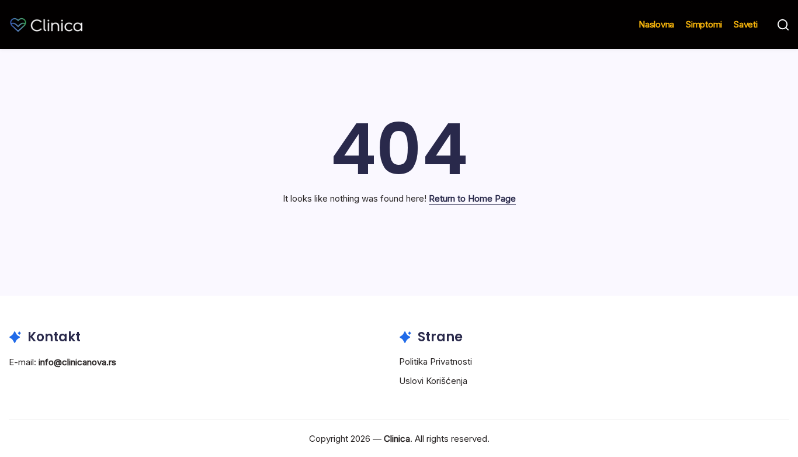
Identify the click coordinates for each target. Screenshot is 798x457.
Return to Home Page (472, 198)
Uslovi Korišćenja (433, 380)
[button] (783, 25)
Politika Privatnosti (435, 361)
